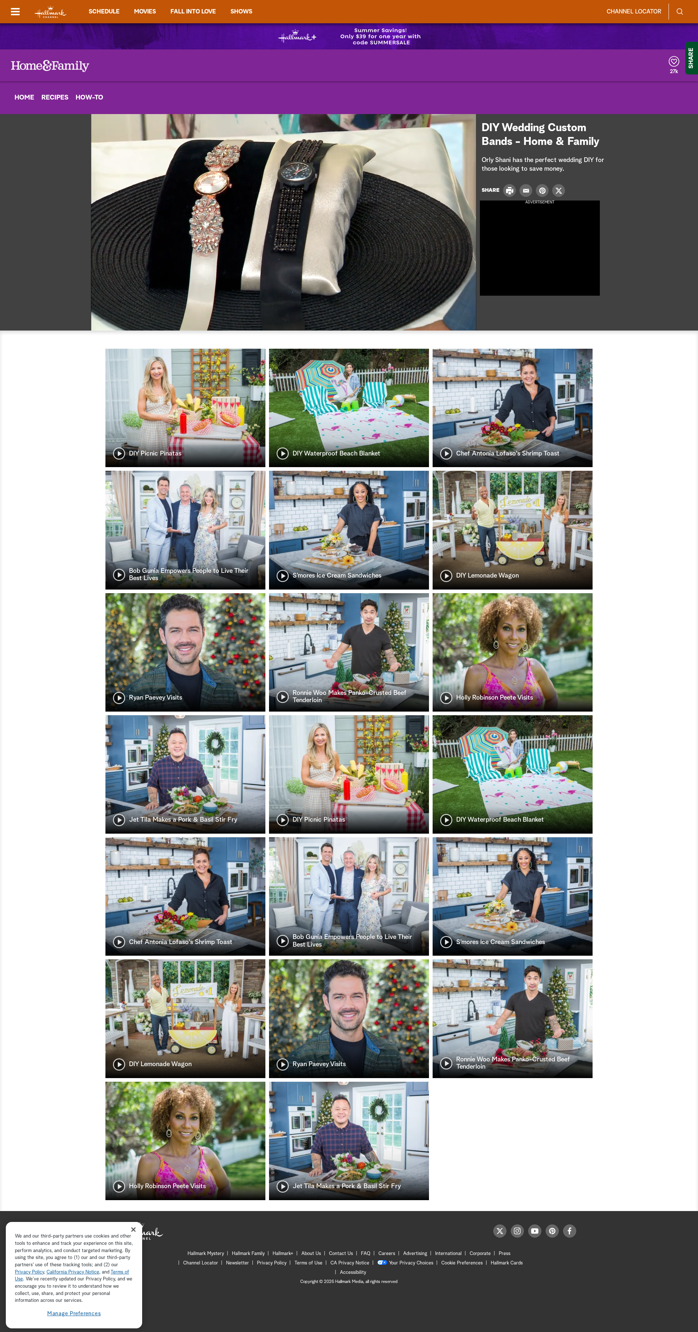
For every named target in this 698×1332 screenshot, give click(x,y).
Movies (145, 12)
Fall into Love (193, 12)
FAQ (365, 1253)
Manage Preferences (74, 1313)
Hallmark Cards (507, 1263)
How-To (89, 97)
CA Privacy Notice (349, 1263)
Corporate (480, 1253)
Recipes (54, 97)
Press (504, 1253)
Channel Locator (634, 12)
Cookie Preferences (462, 1263)
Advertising (415, 1253)
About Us (311, 1253)
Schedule (104, 12)
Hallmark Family (248, 1253)
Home (24, 97)
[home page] (50, 11)
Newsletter (237, 1263)
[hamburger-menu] (15, 11)
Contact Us (341, 1253)
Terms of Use (308, 1263)
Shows (241, 12)
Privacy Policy (271, 1263)
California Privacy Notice (73, 1272)
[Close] (133, 1229)
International (448, 1253)
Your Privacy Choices (411, 1263)
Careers (386, 1253)
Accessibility (353, 1272)
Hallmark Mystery (206, 1253)
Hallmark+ (283, 1253)
